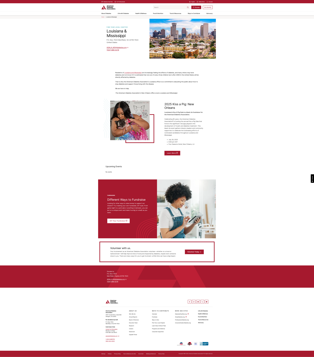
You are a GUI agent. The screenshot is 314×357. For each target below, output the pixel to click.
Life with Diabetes (123, 13)
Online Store (202, 1)
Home (102, 17)
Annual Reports (133, 317)
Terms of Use (161, 353)
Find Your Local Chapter (158, 322)
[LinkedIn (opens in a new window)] (198, 301)
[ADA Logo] (114, 7)
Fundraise (154, 317)
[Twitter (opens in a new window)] (202, 301)
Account (211, 1)
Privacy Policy (117, 353)
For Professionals (121, 1)
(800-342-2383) (110, 341)
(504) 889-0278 (113, 50)
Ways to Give (155, 320)
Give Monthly (207, 7)
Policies (109, 353)
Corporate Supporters (158, 331)
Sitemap (103, 353)
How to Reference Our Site (129, 353)
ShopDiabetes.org (180, 317)
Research (131, 325)
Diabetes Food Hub (108, 1)
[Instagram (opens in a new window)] (193, 301)
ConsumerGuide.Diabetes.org (183, 322)
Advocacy (209, 13)
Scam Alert (141, 353)
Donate (197, 7)
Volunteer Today (193, 252)
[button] (184, 7)
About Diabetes (106, 13)
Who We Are (132, 314)
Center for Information (111, 329)
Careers (131, 328)
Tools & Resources (175, 13)
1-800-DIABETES (110, 339)
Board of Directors (134, 320)
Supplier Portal (133, 334)
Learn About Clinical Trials (159, 325)
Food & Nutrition (158, 13)
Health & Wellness (141, 13)
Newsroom (132, 331)
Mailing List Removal (151, 353)
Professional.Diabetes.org (182, 320)
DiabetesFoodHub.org (181, 314)
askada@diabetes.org (111, 336)
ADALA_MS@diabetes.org (117, 47)
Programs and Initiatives (158, 328)
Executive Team (133, 322)
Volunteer (154, 314)
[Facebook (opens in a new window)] (189, 301)
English (193, 1)
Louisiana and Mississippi (133, 72)
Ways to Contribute (194, 13)
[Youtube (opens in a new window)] (206, 301)
